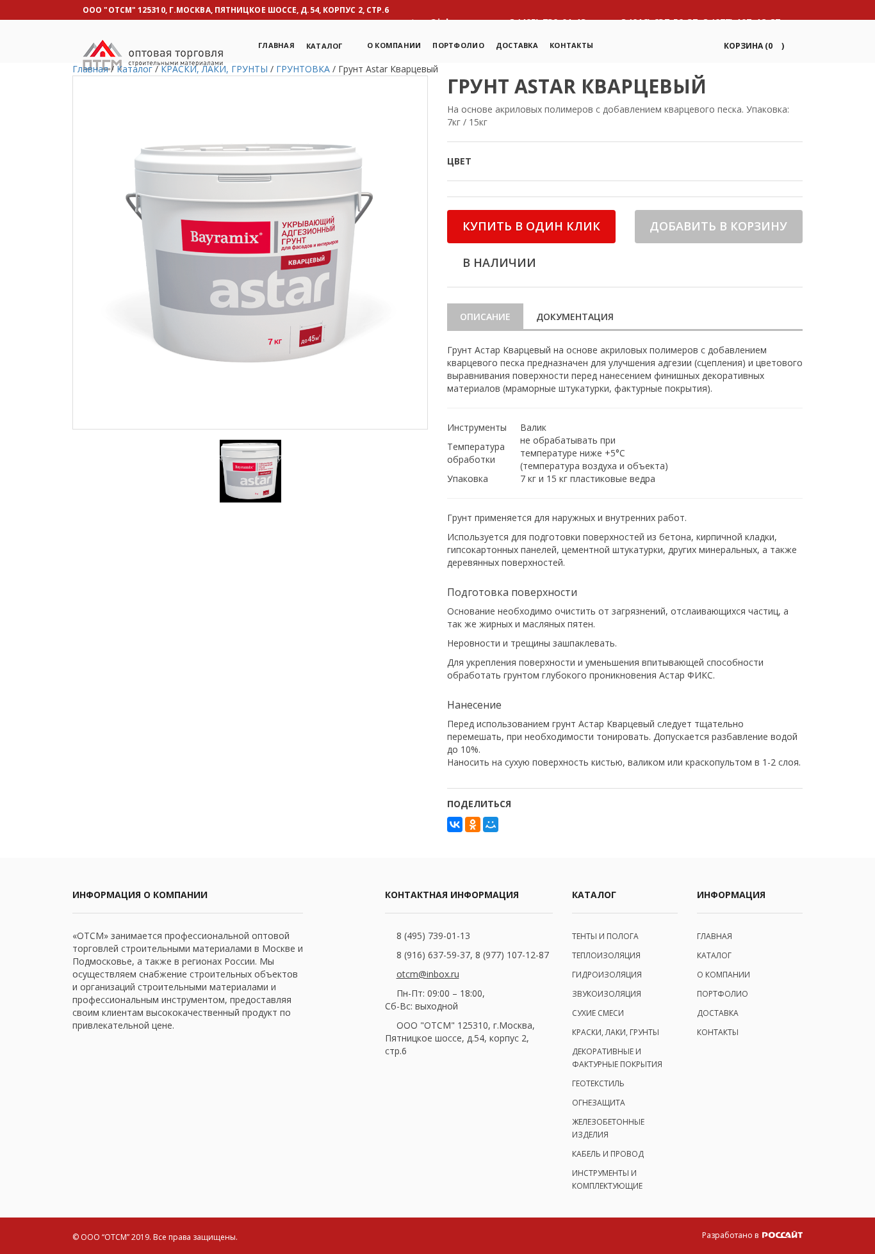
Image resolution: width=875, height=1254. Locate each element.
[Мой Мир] (490, 824)
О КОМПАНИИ (723, 974)
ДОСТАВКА (718, 1013)
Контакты (571, 45)
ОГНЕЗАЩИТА (598, 1102)
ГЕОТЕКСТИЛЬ (598, 1083)
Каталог (324, 46)
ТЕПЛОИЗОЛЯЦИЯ (606, 955)
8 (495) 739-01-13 (433, 935)
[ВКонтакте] (454, 824)
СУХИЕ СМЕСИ (598, 1013)
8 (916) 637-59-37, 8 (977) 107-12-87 (473, 955)
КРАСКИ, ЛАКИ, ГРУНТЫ (615, 1032)
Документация (575, 316)
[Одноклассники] (472, 824)
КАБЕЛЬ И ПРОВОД (608, 1153)
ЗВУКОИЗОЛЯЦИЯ (606, 993)
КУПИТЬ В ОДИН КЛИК (531, 226)
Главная (276, 45)
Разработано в (731, 1235)
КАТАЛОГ (714, 955)
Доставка (517, 45)
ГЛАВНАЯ (714, 936)
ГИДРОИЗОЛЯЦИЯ (607, 974)
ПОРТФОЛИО (458, 45)
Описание (485, 316)
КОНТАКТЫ (718, 1032)
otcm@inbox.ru (428, 974)
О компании (394, 45)
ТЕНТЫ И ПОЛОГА (605, 936)
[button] (752, 45)
